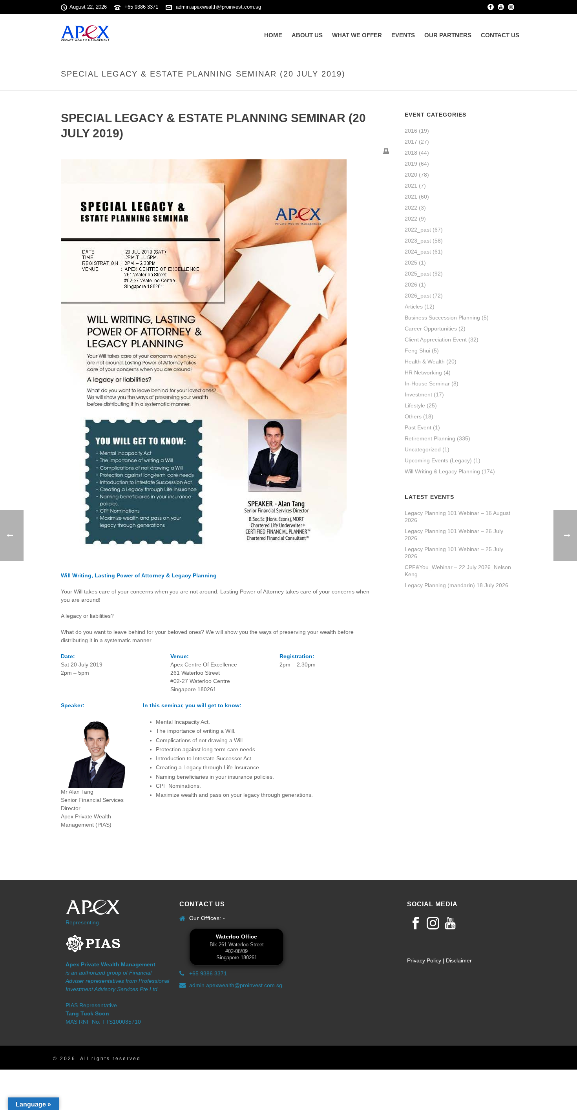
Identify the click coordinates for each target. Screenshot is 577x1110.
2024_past (418, 251)
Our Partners (447, 35)
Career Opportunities (431, 328)
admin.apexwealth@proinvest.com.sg (218, 7)
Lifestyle (415, 405)
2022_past (418, 229)
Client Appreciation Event (436, 339)
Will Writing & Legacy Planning (442, 471)
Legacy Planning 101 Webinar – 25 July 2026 (454, 552)
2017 (411, 142)
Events (403, 35)
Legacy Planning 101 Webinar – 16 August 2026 (457, 516)
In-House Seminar (427, 383)
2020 (411, 175)
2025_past (418, 273)
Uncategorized (423, 449)
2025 (411, 262)
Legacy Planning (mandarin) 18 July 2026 (456, 585)
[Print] (386, 150)
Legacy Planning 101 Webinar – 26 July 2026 (454, 534)
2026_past (418, 295)
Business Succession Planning (442, 317)
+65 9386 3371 (141, 7)
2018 (411, 153)
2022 (411, 207)
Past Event (418, 427)
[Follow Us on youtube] (450, 923)
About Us (307, 35)
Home (273, 35)
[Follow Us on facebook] (415, 923)
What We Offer (357, 35)
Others (413, 416)
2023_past (418, 240)
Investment (418, 394)
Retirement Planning (430, 438)
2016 (411, 131)
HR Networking (423, 372)
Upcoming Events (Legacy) (438, 460)
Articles (414, 306)
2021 (411, 186)
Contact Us (500, 35)
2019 (411, 164)
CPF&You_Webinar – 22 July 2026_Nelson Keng (458, 570)
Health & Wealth (425, 361)
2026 (411, 284)
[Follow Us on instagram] (433, 923)
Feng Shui (417, 350)
